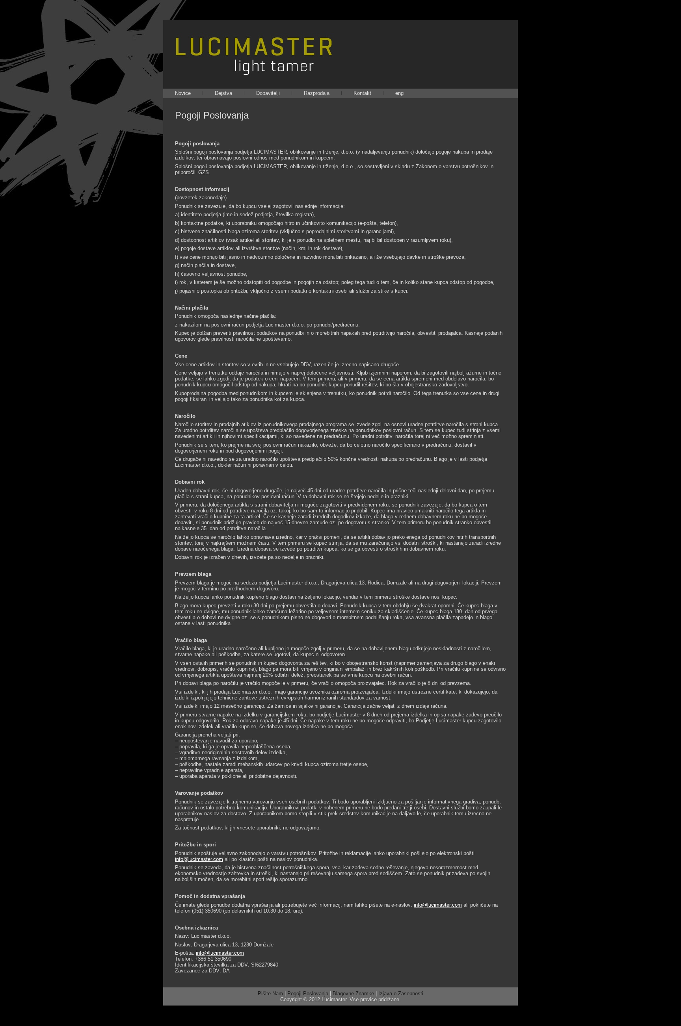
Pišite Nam (270, 993)
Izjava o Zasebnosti (400, 993)
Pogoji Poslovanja (212, 115)
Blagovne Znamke (353, 993)
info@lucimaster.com (199, 859)
